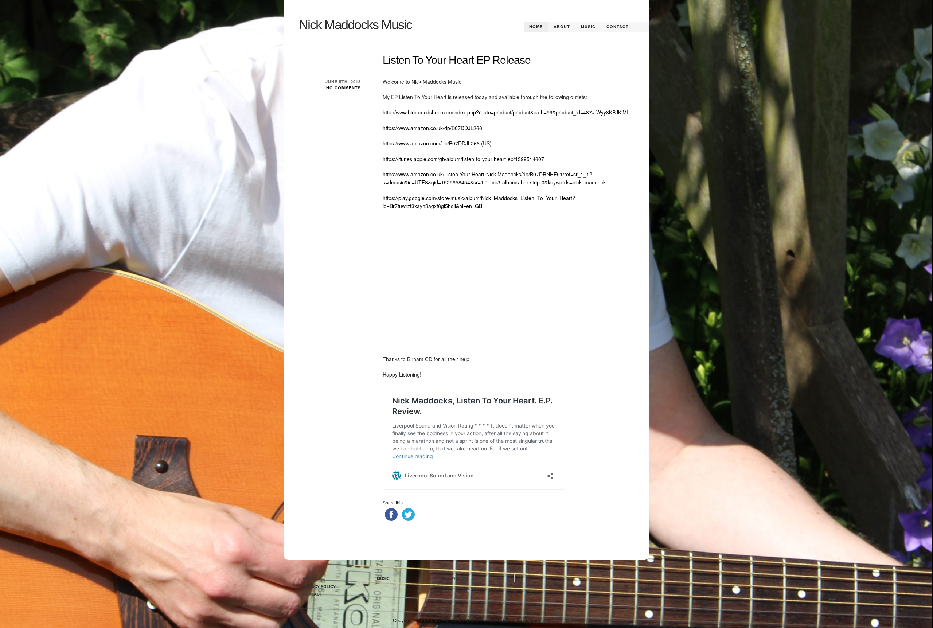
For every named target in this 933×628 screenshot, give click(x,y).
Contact (617, 26)
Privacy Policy (319, 586)
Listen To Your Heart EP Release (457, 60)
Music (588, 26)
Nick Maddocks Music (355, 24)
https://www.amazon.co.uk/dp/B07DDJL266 (432, 128)
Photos (459, 578)
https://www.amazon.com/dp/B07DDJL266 (431, 143)
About (562, 26)
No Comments (343, 87)
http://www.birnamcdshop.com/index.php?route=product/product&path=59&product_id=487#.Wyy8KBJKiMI (505, 112)
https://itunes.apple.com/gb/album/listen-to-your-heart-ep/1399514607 (463, 159)
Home (536, 26)
